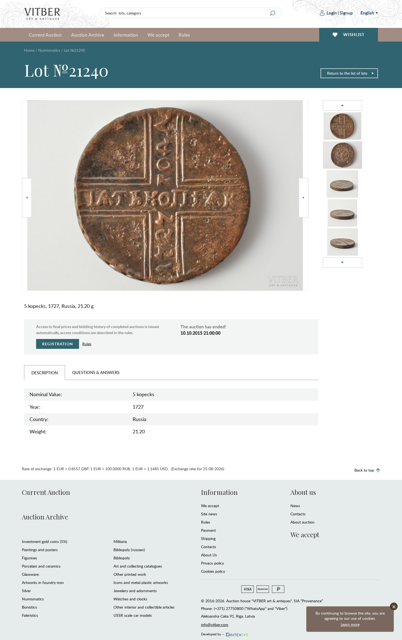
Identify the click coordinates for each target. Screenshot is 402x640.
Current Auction (46, 492)
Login (332, 13)
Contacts (208, 546)
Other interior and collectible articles (143, 607)
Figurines (29, 557)
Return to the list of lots (347, 73)
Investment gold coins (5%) (44, 541)
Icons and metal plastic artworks (140, 582)
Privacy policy (212, 563)
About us (303, 492)
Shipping (208, 538)
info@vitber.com (214, 624)
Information (219, 492)
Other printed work (129, 574)
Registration (57, 343)
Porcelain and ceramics (41, 566)
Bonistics (29, 607)
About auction (302, 522)
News (295, 505)
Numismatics (49, 50)
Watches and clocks (130, 598)
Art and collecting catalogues (137, 566)
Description (44, 372)
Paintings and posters (40, 549)
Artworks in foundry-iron (43, 582)
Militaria (120, 541)
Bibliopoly (121, 557)
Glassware (30, 574)
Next (303, 198)
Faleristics (30, 615)
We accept (210, 505)
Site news (209, 513)
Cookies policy (213, 571)
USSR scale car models (132, 615)
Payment (208, 530)
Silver (26, 590)
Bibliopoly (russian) (129, 549)
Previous (27, 198)
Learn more (350, 624)
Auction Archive (45, 516)
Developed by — (213, 633)
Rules (184, 34)
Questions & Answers (96, 372)
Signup (346, 13)
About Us (209, 554)
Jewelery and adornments (135, 590)
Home (29, 50)
